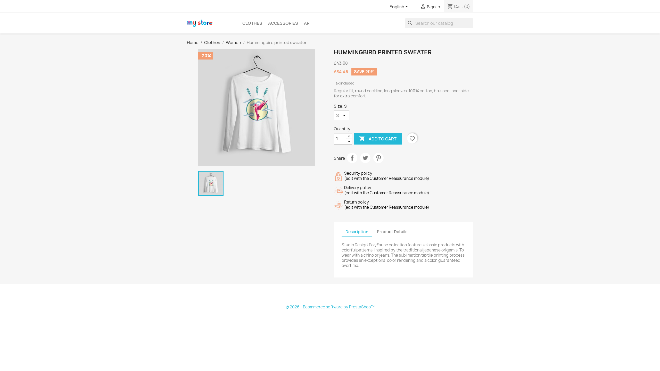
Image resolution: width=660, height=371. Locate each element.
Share (352, 158)
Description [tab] (356, 231)
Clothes (252, 23)
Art (308, 23)
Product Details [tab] (392, 231)
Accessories (283, 23)
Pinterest (378, 158)
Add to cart (378, 139)
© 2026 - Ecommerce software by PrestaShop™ (330, 307)
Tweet (365, 158)
